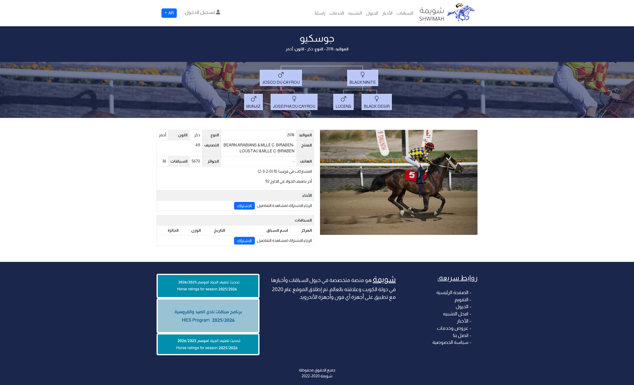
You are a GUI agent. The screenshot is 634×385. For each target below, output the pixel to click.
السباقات (404, 13)
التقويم (461, 299)
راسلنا (320, 13)
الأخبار (387, 13)
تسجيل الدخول (200, 12)
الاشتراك (244, 206)
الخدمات (336, 13)
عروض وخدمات (452, 328)
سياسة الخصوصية (450, 342)
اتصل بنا (460, 335)
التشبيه (355, 13)
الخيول (372, 13)
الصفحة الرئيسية (452, 292)
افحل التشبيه (455, 313)
